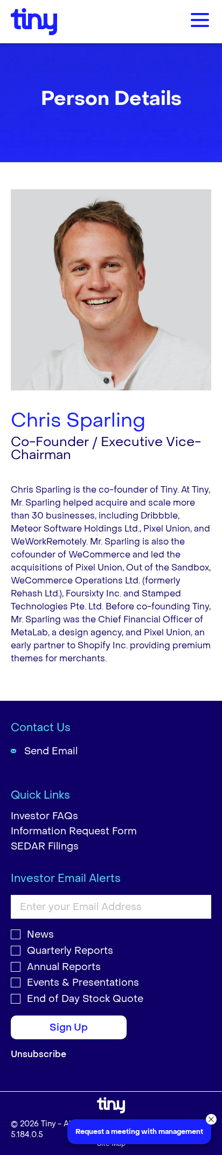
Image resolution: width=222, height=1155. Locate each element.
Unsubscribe (38, 1054)
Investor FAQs (44, 816)
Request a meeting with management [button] (139, 1131)
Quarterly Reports (70, 951)
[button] (211, 1119)
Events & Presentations (83, 983)
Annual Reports (64, 967)
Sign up (69, 1027)
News (40, 935)
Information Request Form (74, 831)
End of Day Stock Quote (85, 999)
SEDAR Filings (45, 846)
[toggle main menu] (200, 21)
